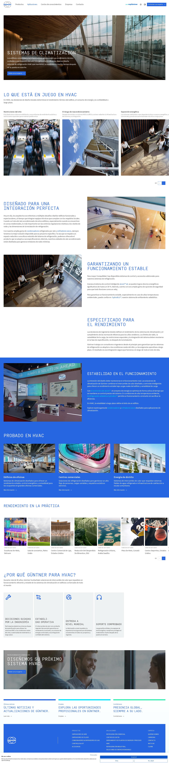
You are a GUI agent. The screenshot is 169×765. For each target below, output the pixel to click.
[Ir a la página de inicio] (7, 4)
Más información (9, 490)
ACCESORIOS (76, 747)
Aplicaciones (32, 4)
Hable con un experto (15, 73)
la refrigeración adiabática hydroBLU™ (102, 396)
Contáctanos (117, 716)
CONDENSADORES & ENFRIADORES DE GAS (86, 740)
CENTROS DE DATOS (112, 737)
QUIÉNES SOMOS (153, 734)
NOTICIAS (151, 744)
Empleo (61, 716)
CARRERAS (151, 737)
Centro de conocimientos (51, 4)
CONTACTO (151, 740)
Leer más (7, 716)
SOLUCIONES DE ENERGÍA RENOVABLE (118, 750)
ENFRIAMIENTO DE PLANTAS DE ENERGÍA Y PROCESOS (123, 740)
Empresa (68, 4)
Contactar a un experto (155, 4)
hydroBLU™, (117, 297)
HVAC (108, 744)
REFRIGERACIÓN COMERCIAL (115, 734)
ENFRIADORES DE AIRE (79, 734)
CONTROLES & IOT (78, 744)
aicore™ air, (124, 284)
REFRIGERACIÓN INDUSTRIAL (116, 747)
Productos (19, 4)
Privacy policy (93, 755)
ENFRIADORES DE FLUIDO (80, 737)
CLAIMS (150, 747)
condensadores (33, 231)
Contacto (80, 4)
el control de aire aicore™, (101, 391)
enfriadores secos (64, 231)
